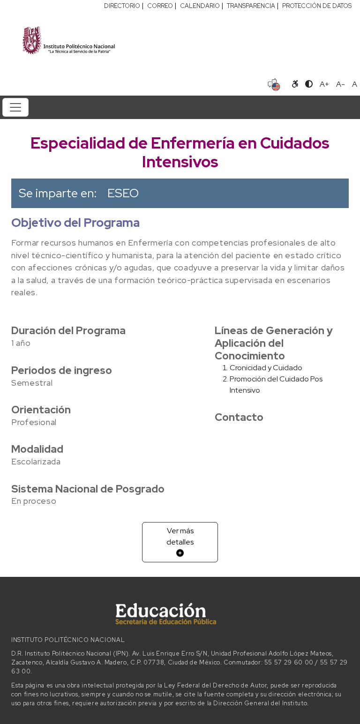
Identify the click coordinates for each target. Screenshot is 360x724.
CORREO (160, 6)
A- (340, 84)
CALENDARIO (200, 6)
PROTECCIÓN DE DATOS (317, 6)
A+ (324, 84)
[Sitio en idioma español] (274, 83)
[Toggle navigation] (15, 107)
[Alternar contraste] (309, 84)
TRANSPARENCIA (251, 6)
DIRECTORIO (122, 6)
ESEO (123, 193)
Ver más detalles (180, 536)
